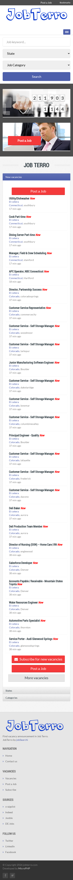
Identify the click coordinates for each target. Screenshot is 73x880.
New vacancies (13, 176)
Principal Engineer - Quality (24, 435)
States (8, 690)
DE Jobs (9, 823)
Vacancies (10, 778)
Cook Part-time (17, 216)
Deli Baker (14, 508)
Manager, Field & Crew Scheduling (27, 253)
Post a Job (46, 2)
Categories (11, 697)
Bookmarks (65, 2)
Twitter (9, 840)
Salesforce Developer (20, 563)
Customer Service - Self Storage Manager (31, 326)
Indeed (9, 812)
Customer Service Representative (27, 308)
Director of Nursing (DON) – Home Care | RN (33, 544)
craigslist (10, 806)
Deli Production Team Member (25, 526)
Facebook (10, 852)
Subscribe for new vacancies (40, 659)
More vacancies (36, 678)
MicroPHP (24, 868)
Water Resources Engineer (23, 602)
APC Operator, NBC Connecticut (26, 271)
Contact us (11, 761)
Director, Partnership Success (25, 289)
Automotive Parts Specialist (24, 620)
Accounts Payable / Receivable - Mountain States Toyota (36, 582)
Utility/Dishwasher (19, 198)
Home (8, 755)
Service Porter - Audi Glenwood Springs (30, 639)
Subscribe (10, 789)
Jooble (9, 817)
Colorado (14, 296)
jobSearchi (22, 739)
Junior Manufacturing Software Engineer (31, 362)
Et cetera (14, 201)
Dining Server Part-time (22, 235)
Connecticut (16, 205)
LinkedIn (10, 846)
